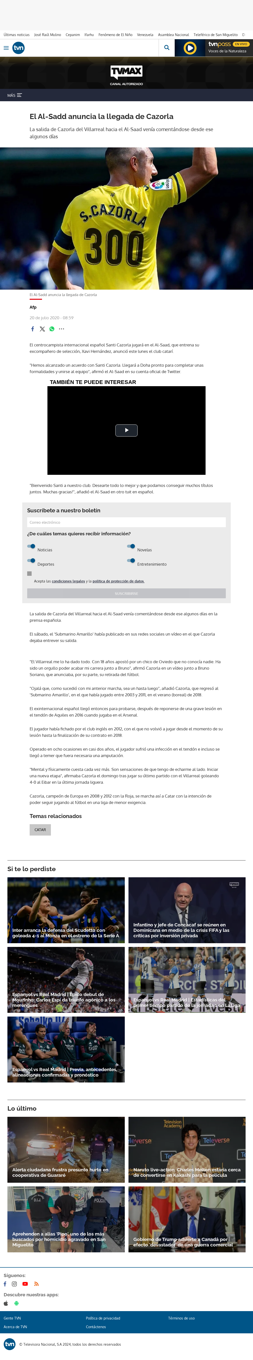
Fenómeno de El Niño (115, 35)
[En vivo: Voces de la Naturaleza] (190, 48)
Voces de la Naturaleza (227, 51)
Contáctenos (96, 1327)
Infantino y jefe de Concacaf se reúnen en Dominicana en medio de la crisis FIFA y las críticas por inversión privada (181, 930)
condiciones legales (68, 581)
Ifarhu (89, 35)
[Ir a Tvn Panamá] (85, 48)
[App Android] (17, 1303)
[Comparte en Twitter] (42, 329)
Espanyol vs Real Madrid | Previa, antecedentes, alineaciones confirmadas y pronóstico (64, 1072)
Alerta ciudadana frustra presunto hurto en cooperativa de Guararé (60, 1172)
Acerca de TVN (15, 1327)
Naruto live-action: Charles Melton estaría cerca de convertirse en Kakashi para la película (187, 1172)
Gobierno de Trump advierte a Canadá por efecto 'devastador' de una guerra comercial (183, 1242)
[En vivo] (211, 43)
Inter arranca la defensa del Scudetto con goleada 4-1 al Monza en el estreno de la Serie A (65, 932)
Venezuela (145, 35)
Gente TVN (12, 1318)
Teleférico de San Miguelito (216, 35)
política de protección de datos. (119, 581)
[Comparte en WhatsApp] (52, 329)
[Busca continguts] (167, 48)
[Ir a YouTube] (26, 1284)
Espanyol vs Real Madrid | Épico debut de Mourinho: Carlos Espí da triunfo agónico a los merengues (63, 1000)
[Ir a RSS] (38, 1284)
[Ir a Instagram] (15, 1284)
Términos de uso (181, 1318)
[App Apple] (7, 1303)
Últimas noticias (17, 35)
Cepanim (73, 35)
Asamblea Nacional (173, 35)
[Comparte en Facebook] (33, 329)
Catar (40, 829)
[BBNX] (10, 1344)
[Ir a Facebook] (6, 1284)
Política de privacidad (103, 1318)
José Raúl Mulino (47, 35)
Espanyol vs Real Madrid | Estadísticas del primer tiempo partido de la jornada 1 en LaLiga (186, 1002)
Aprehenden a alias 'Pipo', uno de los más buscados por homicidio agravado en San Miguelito (58, 1239)
